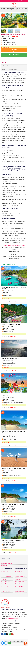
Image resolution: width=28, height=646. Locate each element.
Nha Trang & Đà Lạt (7, 576)
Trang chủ (3, 8)
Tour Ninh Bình (6, 586)
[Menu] (2, 4)
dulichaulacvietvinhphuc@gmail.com (13, 618)
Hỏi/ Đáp (5, 565)
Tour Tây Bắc (5, 574)
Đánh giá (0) (5, 66)
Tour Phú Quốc (6, 583)
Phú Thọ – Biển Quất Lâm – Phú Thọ (10, 358)
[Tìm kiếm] (26, 4)
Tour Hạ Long (5, 571)
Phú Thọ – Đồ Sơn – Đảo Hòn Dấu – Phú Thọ (13, 504)
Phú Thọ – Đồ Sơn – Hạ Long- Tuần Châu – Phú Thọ (13, 432)
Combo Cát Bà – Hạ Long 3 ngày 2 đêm (11, 324)
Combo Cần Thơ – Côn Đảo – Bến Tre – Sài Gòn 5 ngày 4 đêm (14, 288)
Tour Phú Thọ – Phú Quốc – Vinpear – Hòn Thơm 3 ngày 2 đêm (13, 395)
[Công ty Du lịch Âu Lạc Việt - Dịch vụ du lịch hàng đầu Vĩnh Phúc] (14, 4)
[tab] (14, 62)
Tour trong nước (10, 8)
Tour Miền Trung (19, 8)
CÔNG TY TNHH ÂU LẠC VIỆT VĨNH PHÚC (14, 245)
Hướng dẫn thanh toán (7, 563)
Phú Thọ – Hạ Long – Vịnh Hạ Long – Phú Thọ (13, 540)
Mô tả (4, 62)
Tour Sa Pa (5, 579)
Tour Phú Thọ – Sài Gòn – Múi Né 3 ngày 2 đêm (13, 468)
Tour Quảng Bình (6, 581)
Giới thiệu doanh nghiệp (9, 69)
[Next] (24, 20)
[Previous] (3, 20)
